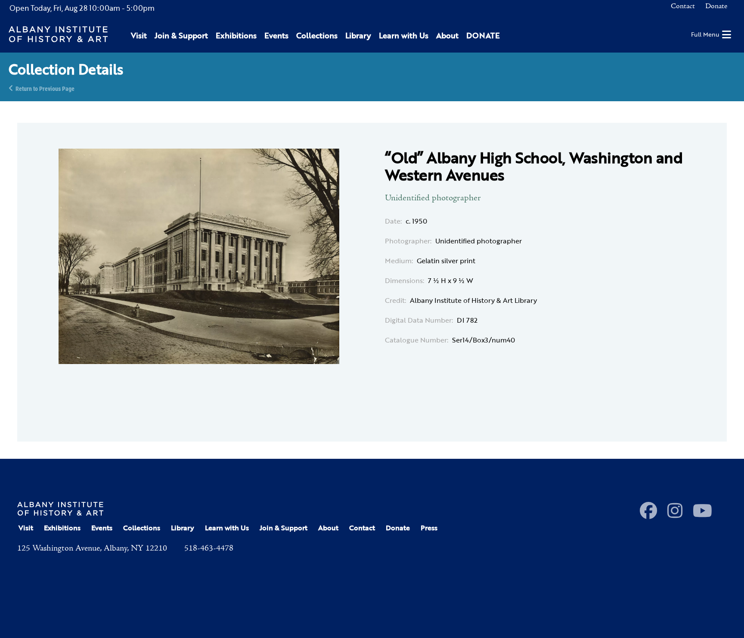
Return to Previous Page (45, 88)
